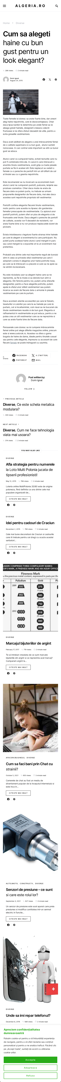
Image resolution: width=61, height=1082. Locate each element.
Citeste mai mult (18, 499)
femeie (13, 342)
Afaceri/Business (15, 758)
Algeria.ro (30, 6)
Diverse (20, 23)
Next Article (10, 424)
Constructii (26, 883)
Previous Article (14, 399)
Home (6, 23)
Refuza (30, 1075)
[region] (30, 1053)
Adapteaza (30, 1067)
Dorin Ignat (14, 78)
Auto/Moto (12, 883)
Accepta (30, 1060)
